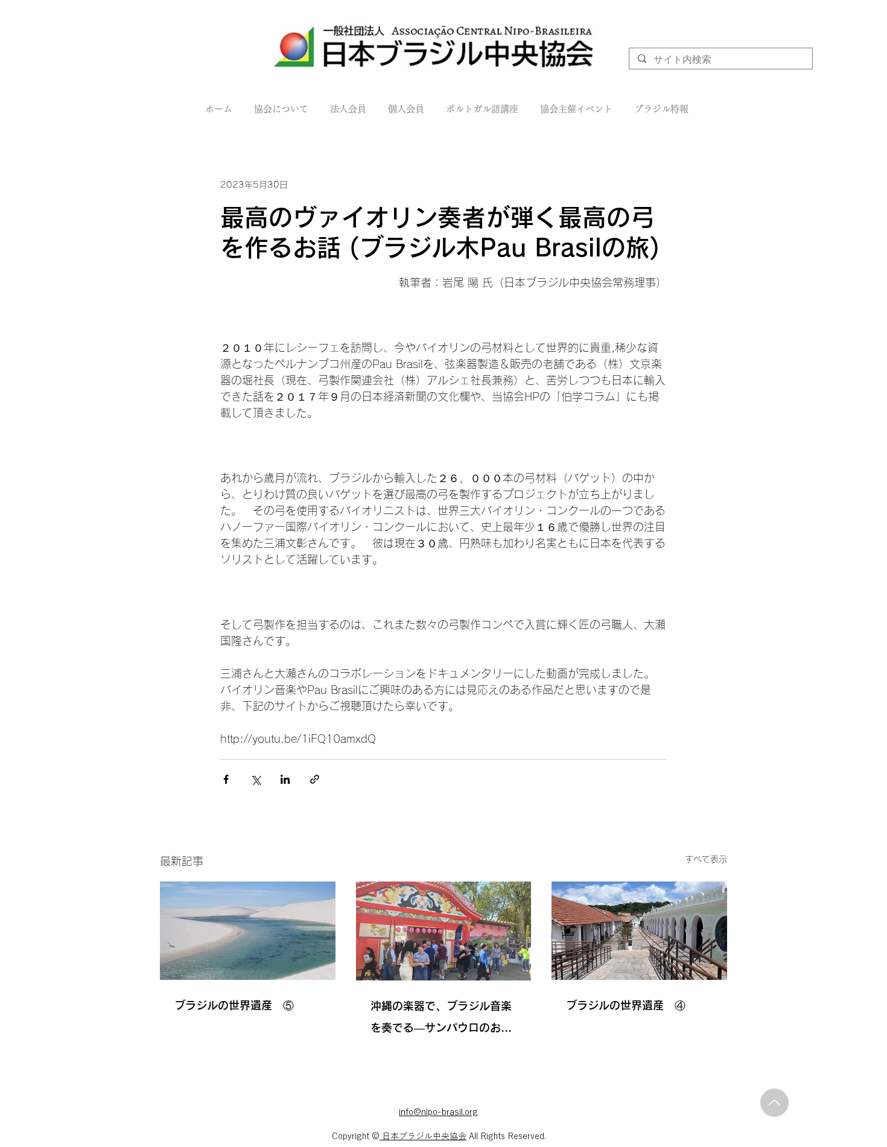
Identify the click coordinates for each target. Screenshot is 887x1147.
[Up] (774, 1102)
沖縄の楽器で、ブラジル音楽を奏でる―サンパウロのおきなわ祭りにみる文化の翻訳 (441, 1019)
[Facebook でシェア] (226, 779)
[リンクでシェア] (314, 779)
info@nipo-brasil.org (438, 1111)
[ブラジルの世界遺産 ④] (639, 931)
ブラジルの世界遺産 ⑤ (234, 1005)
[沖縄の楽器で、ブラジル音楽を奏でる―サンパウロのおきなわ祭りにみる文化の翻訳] (444, 931)
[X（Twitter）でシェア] (255, 779)
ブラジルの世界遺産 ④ (625, 1005)
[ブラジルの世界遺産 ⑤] (247, 931)
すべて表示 (706, 859)
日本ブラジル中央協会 (423, 1136)
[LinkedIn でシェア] (285, 779)
